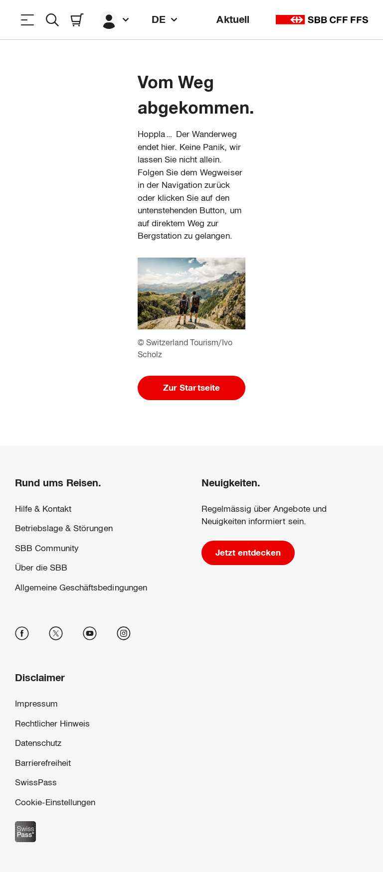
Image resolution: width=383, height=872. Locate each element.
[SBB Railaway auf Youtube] (90, 633)
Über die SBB (41, 568)
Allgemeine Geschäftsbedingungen (81, 587)
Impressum (293, 779)
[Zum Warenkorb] (77, 19)
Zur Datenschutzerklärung (237, 779)
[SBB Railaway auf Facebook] (22, 633)
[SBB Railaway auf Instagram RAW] (124, 633)
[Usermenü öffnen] (116, 19)
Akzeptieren (192, 840)
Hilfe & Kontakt (43, 509)
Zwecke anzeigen (191, 812)
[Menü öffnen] (27, 19)
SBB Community (47, 548)
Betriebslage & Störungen (64, 528)
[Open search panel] (52, 19)
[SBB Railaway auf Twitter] (56, 633)
